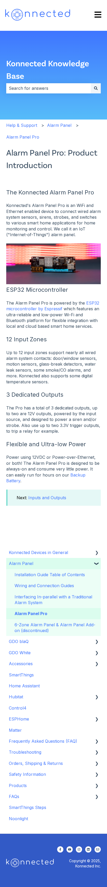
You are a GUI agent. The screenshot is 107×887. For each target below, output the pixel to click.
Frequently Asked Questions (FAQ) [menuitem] (43, 741)
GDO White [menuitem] (20, 652)
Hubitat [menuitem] (16, 696)
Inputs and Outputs (47, 497)
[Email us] (98, 849)
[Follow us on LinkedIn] (88, 849)
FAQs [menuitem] (14, 796)
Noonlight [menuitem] (18, 818)
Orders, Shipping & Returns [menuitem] (36, 763)
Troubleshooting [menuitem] (25, 752)
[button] (96, 552)
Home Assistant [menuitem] (24, 685)
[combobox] (48, 88)
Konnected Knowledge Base (47, 69)
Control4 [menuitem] (17, 708)
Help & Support (21, 125)
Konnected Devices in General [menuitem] (38, 552)
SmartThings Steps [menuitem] (27, 807)
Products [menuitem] (18, 785)
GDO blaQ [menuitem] (19, 641)
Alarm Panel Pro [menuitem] (31, 613)
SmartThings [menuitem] (21, 674)
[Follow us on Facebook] (60, 849)
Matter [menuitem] (15, 730)
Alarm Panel (59, 125)
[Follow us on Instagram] (79, 849)
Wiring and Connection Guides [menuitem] (44, 585)
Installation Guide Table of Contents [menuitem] (50, 574)
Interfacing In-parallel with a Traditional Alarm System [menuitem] (53, 599)
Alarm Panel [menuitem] (21, 563)
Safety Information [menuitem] (27, 774)
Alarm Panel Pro (22, 137)
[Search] (96, 88)
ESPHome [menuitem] (19, 719)
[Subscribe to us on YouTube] (69, 849)
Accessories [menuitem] (21, 663)
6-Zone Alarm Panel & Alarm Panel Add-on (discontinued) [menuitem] (55, 627)
